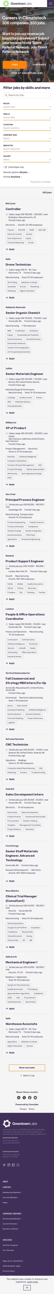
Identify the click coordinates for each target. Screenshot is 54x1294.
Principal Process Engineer (25, 499)
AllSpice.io (11, 422)
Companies (39, 64)
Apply (5, 1203)
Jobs (15, 64)
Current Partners (10, 1224)
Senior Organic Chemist (23, 313)
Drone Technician (18, 264)
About (5, 1181)
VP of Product (16, 428)
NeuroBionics (12, 891)
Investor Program (10, 1245)
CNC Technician (17, 744)
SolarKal (10, 789)
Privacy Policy (9, 1271)
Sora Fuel (10, 494)
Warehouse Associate (21, 1024)
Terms (31, 1109)
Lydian (9, 368)
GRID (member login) (11, 1266)
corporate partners (12, 1213)
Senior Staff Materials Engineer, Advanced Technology (22, 855)
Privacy (23, 1109)
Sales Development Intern (24, 794)
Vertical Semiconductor (18, 673)
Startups (7, 1187)
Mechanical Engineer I (21, 962)
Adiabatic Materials (15, 307)
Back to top (29, 1075)
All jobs (24, 172)
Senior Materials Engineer (24, 374)
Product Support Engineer (25, 561)
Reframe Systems (15, 739)
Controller (13, 209)
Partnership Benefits (12, 1219)
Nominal (10, 556)
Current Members (10, 1197)
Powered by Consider (40, 182)
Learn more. (32, 1282)
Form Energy (12, 846)
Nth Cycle (10, 203)
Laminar (10, 609)
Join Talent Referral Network (24, 49)
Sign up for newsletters (13, 1261)
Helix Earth (11, 957)
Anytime (15, 177)
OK (27, 1287)
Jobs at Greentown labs (27, 73)
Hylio (8, 259)
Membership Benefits (12, 1192)
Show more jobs (27, 1068)
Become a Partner (10, 1229)
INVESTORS (7, 1240)
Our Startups (8, 1250)
